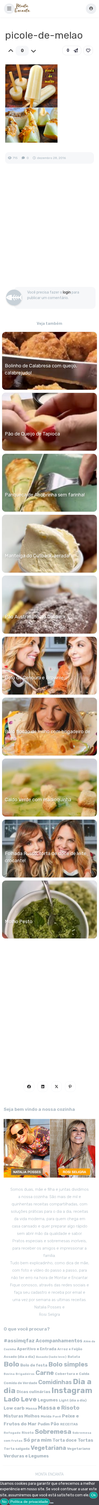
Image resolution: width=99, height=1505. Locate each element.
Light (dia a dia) (73, 1400)
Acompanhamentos (59, 1340)
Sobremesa (53, 1431)
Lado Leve (20, 1399)
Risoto (28, 1433)
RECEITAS (69, 1424)
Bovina (9, 1374)
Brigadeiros (25, 1374)
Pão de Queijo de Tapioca (32, 434)
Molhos (32, 1416)
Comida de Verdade (20, 1383)
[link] (88, 50)
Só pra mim (37, 1440)
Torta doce (65, 1440)
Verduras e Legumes (26, 1455)
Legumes (48, 1400)
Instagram (71, 1390)
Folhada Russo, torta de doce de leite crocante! (45, 857)
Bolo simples (68, 1364)
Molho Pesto (18, 921)
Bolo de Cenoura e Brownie (34, 678)
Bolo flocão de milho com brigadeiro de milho (47, 735)
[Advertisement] (49, 231)
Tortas (85, 1440)
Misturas (13, 1416)
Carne (45, 1372)
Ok (93, 1495)
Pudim (44, 1424)
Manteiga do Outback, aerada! (37, 556)
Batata (74, 1357)
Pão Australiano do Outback (35, 617)
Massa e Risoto (58, 1408)
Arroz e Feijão (69, 1349)
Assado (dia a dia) (19, 1357)
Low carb (14, 1408)
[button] (9, 8)
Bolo (11, 1364)
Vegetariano (78, 1448)
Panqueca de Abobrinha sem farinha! (45, 495)
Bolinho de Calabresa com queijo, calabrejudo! (41, 369)
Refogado (12, 1433)
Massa (31, 1408)
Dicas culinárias (33, 1391)
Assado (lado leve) (51, 1357)
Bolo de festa (33, 1365)
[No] (52, 1502)
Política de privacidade (29, 1501)
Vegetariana (48, 1447)
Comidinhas (55, 1382)
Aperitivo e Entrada (36, 1349)
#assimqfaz (19, 1341)
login (67, 292)
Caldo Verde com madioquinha (38, 800)
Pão (55, 1423)
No (4, 1501)
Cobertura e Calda (72, 1374)
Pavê (57, 1416)
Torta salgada (17, 1448)
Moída (46, 1416)
